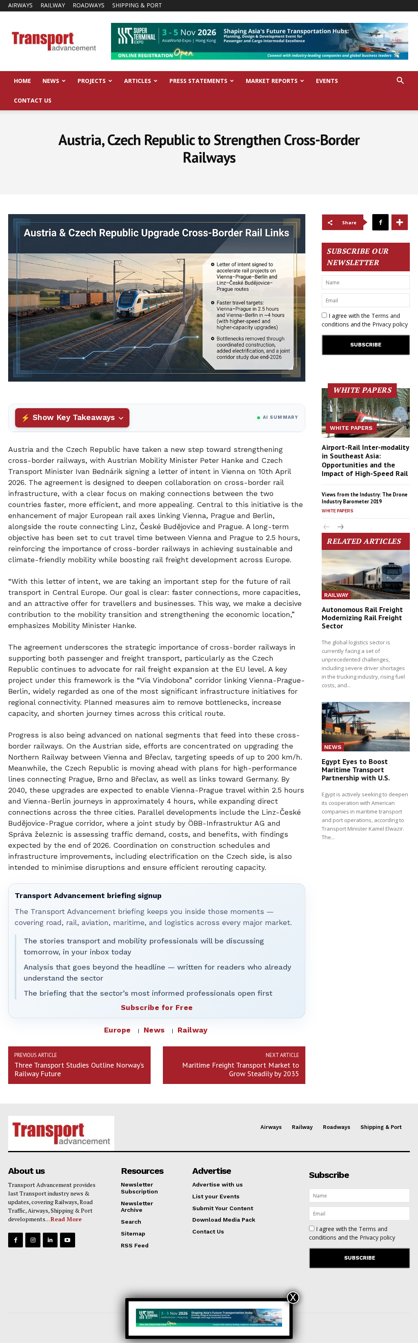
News (50, 81)
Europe (117, 1030)
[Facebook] (380, 222)
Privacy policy (390, 324)
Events (327, 81)
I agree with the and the (365, 320)
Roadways (88, 5)
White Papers (351, 428)
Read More (66, 1219)
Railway (52, 5)
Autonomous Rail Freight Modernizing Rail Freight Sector (362, 617)
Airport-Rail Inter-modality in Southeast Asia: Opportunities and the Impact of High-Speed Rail (365, 460)
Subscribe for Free (157, 1007)
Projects (92, 81)
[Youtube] (67, 1240)
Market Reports (272, 81)
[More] (399, 222)
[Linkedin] (50, 1240)
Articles (137, 81)
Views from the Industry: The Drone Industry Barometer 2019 (364, 498)
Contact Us (32, 100)
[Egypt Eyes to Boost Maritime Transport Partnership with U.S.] (366, 726)
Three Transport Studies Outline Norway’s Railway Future (79, 1069)
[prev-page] (327, 528)
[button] (400, 81)
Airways (20, 5)
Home (22, 81)
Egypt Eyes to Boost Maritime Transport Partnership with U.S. (356, 769)
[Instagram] (32, 1240)
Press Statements (198, 81)
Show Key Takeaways (74, 417)
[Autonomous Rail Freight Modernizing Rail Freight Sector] (366, 574)
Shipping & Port (137, 5)
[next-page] (340, 528)
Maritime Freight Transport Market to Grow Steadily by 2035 (240, 1069)
